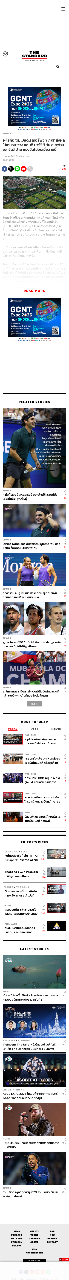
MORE (34, 704)
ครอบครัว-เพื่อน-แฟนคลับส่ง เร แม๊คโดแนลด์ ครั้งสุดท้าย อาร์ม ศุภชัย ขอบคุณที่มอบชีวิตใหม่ (42, 760)
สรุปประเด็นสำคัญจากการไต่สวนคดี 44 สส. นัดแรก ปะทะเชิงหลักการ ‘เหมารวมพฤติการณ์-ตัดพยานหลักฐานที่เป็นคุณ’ (40, 741)
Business (9, 1040)
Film (6, 991)
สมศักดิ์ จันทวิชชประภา (18, 156)
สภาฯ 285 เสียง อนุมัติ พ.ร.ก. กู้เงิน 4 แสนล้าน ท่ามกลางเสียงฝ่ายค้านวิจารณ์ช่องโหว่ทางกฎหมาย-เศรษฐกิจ (42, 780)
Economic (11, 851)
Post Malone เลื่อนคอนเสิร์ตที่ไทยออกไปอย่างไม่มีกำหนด (31, 1145)
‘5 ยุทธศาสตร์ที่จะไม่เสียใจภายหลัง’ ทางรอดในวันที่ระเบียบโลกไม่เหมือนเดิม (20, 893)
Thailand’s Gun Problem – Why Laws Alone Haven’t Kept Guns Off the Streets (21, 874)
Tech (24, 851)
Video (34, 1235)
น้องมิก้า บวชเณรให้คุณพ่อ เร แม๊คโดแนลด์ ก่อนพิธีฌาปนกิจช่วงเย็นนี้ (42, 819)
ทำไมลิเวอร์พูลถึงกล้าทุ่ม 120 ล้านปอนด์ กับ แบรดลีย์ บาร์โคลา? (30, 1194)
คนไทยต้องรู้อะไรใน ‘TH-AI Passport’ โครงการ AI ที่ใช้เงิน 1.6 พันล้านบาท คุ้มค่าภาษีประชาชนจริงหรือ (22, 858)
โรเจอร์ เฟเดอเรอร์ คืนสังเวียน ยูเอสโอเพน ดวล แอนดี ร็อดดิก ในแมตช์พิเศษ (31, 546)
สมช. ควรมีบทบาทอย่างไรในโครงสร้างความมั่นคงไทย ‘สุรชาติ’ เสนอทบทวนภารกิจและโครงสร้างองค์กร (42, 799)
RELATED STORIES (34, 402)
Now (52, 1235)
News (17, 1231)
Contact (52, 1242)
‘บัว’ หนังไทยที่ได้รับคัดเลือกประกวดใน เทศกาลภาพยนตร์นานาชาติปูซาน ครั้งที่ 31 (30, 997)
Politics (30, 735)
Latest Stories (34, 949)
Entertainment (13, 1089)
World (8, 887)
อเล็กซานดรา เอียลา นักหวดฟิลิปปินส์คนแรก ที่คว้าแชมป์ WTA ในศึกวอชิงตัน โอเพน (31, 693)
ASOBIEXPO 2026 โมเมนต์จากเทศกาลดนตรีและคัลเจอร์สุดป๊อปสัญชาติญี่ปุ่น (30, 1096)
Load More (34, 1204)
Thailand (31, 754)
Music (7, 1138)
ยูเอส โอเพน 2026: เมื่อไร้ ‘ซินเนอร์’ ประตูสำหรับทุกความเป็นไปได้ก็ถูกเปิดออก (32, 644)
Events (52, 1238)
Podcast (16, 1235)
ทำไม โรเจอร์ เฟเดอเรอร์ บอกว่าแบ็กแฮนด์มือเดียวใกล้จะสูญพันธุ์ (30, 497)
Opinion (16, 1238)
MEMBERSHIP (34, 1260)
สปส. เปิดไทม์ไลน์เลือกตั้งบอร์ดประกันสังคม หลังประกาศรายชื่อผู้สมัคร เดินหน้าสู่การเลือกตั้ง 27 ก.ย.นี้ (20, 930)
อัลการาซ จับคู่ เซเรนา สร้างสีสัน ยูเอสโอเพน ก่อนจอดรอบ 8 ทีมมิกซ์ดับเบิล (30, 595)
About (34, 1242)
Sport (7, 133)
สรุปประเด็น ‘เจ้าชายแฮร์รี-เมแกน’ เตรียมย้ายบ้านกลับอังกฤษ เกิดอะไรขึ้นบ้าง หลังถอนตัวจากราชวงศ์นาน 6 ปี (21, 912)
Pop (52, 1231)
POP (27, 812)
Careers (34, 1238)
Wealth (34, 1231)
